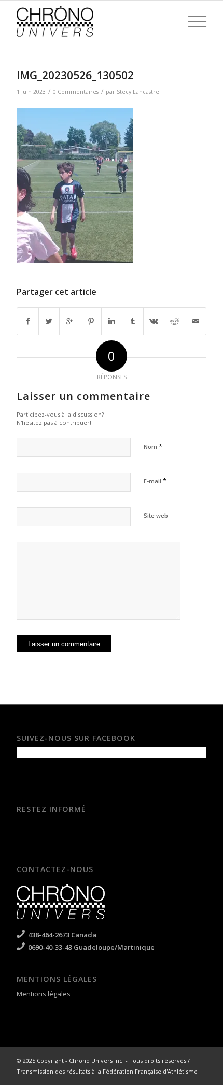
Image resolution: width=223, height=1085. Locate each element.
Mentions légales (44, 993)
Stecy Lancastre (138, 91)
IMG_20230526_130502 (75, 75)
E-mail (155, 481)
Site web (156, 515)
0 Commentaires (76, 91)
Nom (153, 446)
